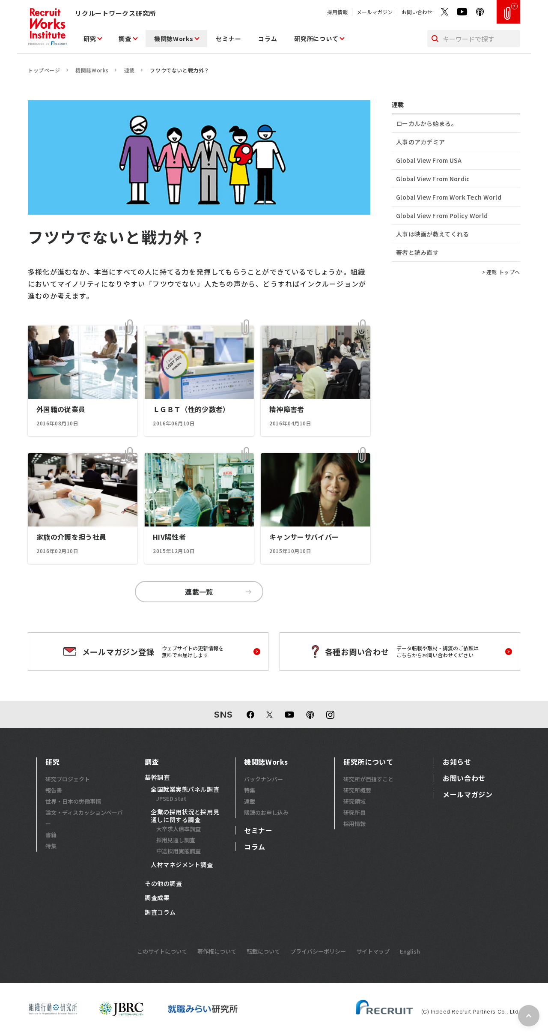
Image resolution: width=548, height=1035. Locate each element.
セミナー (228, 38)
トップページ (44, 70)
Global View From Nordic (433, 178)
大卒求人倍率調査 (178, 829)
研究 (89, 38)
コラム (267, 38)
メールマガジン (375, 11)
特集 (51, 846)
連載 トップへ (503, 272)
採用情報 (337, 11)
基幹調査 (157, 777)
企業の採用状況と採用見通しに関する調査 (185, 815)
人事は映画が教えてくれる (432, 234)
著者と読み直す (417, 252)
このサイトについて (162, 951)
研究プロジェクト (67, 779)
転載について (263, 951)
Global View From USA (429, 160)
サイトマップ (373, 951)
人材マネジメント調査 (182, 865)
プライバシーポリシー (318, 951)
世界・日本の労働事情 (73, 801)
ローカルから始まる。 (426, 123)
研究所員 (354, 812)
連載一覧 (199, 591)
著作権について (216, 951)
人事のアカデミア (420, 142)
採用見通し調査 (175, 840)
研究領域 (354, 801)
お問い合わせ (417, 11)
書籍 (51, 835)
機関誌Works (174, 38)
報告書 (53, 790)
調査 (125, 38)
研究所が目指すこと (368, 779)
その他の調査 (163, 884)
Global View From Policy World (442, 215)
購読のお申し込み (266, 812)
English (410, 951)
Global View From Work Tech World (448, 197)
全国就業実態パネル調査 (185, 789)
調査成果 (157, 898)
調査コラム (160, 912)
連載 (129, 70)
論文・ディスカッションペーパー (84, 818)
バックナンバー (263, 779)
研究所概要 (357, 790)
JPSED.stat (171, 798)
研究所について (316, 38)
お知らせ (457, 761)
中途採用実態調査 (178, 851)
